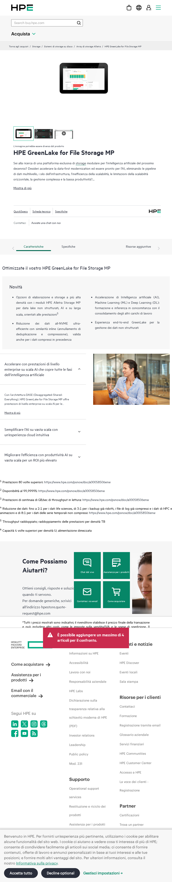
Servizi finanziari (132, 744)
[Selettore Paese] (139, 7)
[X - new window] (24, 724)
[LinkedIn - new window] (14, 724)
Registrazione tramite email (140, 725)
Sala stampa (129, 682)
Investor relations (82, 735)
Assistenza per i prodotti (116, 572)
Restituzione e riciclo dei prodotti (87, 810)
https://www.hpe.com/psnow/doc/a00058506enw (77, 482)
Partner (128, 806)
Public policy (78, 754)
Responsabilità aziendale (87, 682)
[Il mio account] (148, 7)
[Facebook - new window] (14, 733)
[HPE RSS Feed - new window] (34, 733)
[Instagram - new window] (34, 724)
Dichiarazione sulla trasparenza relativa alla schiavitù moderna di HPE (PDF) (88, 713)
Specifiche (61, 211)
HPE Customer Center (135, 763)
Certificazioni (129, 815)
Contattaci (127, 706)
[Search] (79, 22)
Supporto (79, 779)
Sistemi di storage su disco (58, 46)
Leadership (77, 745)
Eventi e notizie (136, 644)
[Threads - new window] (43, 724)
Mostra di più (22, 188)
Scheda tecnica (41, 211)
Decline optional (60, 873)
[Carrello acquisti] (129, 7)
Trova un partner (132, 825)
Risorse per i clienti (140, 697)
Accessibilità (78, 663)
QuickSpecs (21, 211)
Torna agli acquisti (18, 46)
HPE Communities (133, 754)
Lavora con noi (79, 672)
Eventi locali (129, 672)
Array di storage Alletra (88, 46)
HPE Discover (129, 663)
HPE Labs (76, 691)
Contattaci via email (87, 601)
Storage (36, 46)
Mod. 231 (75, 764)
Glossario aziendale (134, 735)
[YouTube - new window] (24, 733)
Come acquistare (116, 601)
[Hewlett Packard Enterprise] (22, 7)
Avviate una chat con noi (46, 223)
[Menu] (158, 7)
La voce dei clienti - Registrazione (134, 786)
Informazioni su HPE (84, 653)
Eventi (124, 653)
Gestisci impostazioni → (103, 873)
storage (81, 163)
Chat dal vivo (87, 572)
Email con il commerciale (23, 693)
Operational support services (84, 793)
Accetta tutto (21, 873)
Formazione (128, 716)
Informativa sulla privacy (37, 863)
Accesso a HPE (130, 772)
